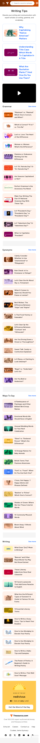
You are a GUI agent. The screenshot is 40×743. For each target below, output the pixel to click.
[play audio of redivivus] (11, 701)
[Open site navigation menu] (3, 3)
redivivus (19, 696)
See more (32, 106)
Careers (15, 727)
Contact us (25, 727)
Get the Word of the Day (19, 707)
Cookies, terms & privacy (19, 730)
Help (33, 727)
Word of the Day (19, 693)
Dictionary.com (37, 3)
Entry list (6, 727)
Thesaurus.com (7, 3)
